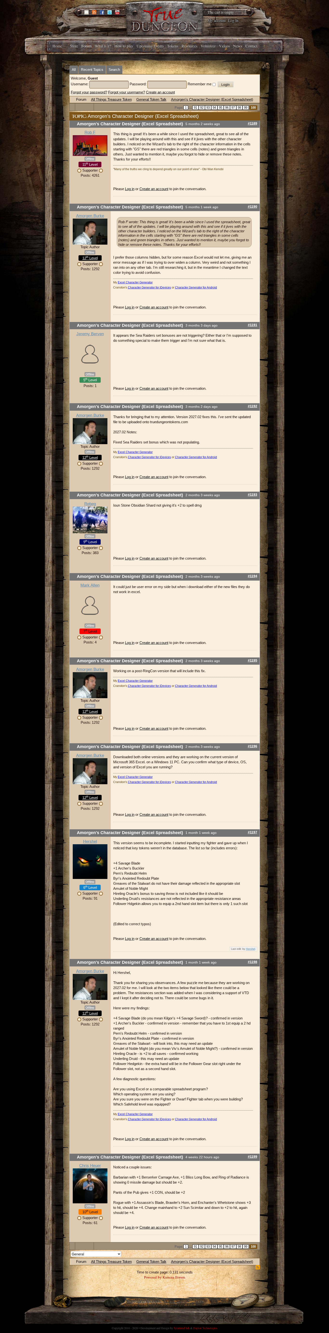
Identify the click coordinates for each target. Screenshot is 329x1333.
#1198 (252, 962)
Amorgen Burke (90, 216)
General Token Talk (151, 99)
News (237, 45)
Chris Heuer (90, 1165)
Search (114, 69)
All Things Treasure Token (111, 99)
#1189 (252, 123)
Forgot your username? (126, 92)
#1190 (252, 206)
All (74, 69)
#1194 (252, 576)
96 (227, 107)
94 (214, 107)
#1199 (252, 1157)
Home (57, 45)
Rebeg (90, 504)
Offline (90, 159)
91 (195, 107)
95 (220, 107)
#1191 (252, 325)
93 (208, 107)
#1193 (252, 494)
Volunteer (208, 45)
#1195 (252, 660)
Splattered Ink (182, 1328)
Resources (189, 45)
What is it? (103, 45)
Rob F (90, 132)
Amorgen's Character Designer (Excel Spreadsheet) (212, 99)
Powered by (153, 1277)
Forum (86, 45)
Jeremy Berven (90, 334)
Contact (251, 45)
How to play (123, 45)
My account (217, 20)
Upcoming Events (150, 45)
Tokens (172, 45)
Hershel (90, 841)
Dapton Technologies (205, 1328)
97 (233, 107)
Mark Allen (89, 585)
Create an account (160, 92)
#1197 (252, 832)
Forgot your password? (89, 92)
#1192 (252, 406)
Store (74, 45)
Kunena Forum (174, 1277)
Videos (224, 45)
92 (202, 107)
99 (245, 107)
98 (239, 107)
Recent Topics (92, 69)
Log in (129, 189)
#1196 (252, 746)
